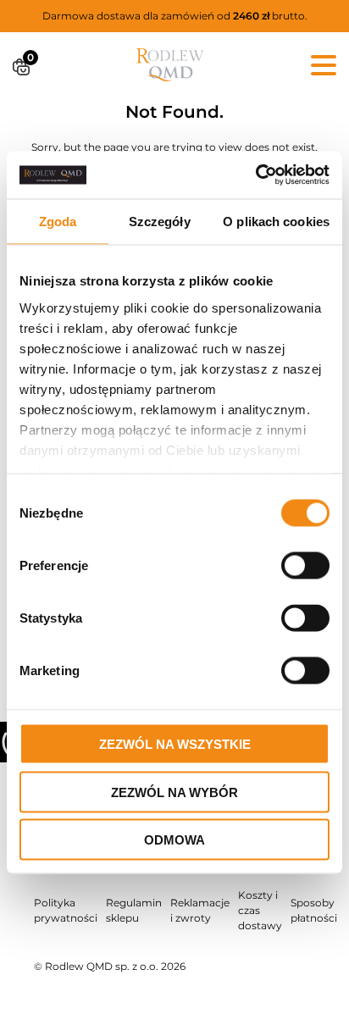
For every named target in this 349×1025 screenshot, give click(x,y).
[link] (255, 175)
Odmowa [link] (174, 840)
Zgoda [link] (58, 220)
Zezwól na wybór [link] (174, 791)
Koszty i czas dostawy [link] (260, 910)
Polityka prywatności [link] (65, 910)
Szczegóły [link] (160, 220)
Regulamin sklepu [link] (134, 910)
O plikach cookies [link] (276, 220)
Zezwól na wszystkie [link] (175, 744)
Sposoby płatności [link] (314, 910)
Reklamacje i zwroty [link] (200, 910)
